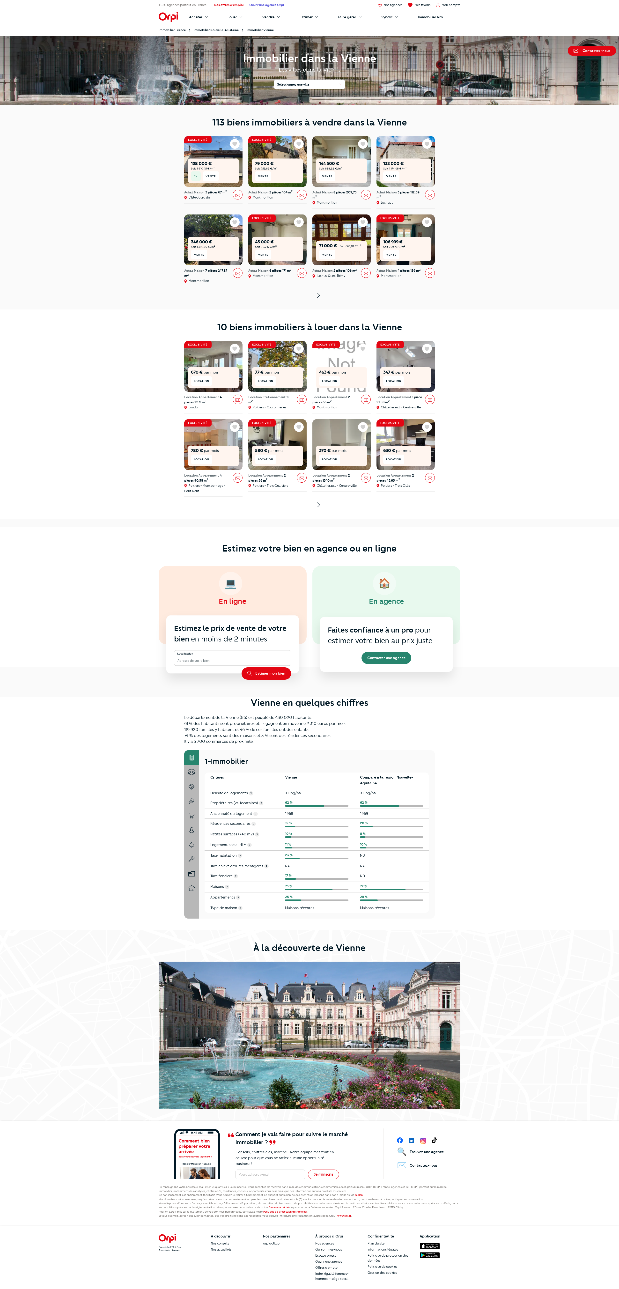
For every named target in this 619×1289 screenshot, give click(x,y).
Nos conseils (220, 1243)
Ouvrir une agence (328, 1261)
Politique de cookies (382, 1266)
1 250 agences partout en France (182, 5)
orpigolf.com (272, 1243)
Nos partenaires (276, 1236)
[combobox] (177, 660)
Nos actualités (221, 1249)
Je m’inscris (323, 1174)
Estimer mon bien (269, 673)
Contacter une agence (386, 658)
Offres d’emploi (326, 1267)
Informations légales (383, 1249)
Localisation (185, 653)
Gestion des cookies (382, 1272)
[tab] (191, 757)
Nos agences (324, 1243)
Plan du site (376, 1243)
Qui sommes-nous (328, 1249)
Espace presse (325, 1255)
